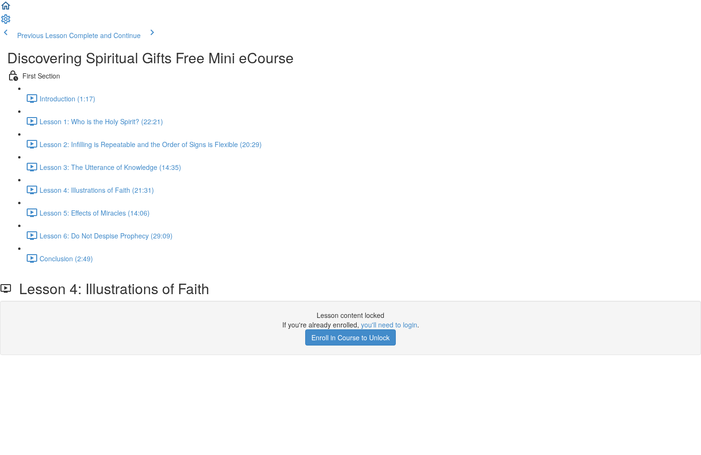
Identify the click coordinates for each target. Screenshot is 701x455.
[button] (5, 8)
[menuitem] (5, 22)
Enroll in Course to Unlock (350, 337)
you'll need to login (389, 324)
